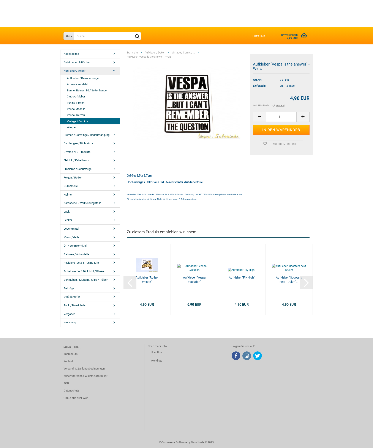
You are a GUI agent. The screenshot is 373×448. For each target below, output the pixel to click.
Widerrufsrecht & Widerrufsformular (85, 376)
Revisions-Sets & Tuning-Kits (81, 262)
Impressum (70, 354)
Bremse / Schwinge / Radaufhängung (86, 134)
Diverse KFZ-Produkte (77, 152)
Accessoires (71, 53)
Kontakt (68, 361)
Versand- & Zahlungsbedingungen (84, 368)
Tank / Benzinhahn (75, 305)
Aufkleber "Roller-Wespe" (147, 280)
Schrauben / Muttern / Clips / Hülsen (86, 279)
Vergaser (69, 314)
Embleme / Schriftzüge (78, 169)
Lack (67, 211)
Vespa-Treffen (76, 115)
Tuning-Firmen (75, 102)
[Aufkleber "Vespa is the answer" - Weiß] (186, 103)
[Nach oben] (361, 441)
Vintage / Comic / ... (79, 121)
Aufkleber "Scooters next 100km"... (289, 280)
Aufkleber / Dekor (74, 70)
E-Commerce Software (173, 442)
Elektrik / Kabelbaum (76, 160)
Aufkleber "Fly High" (241, 277)
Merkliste (156, 360)
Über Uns (156, 352)
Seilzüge (69, 288)
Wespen (72, 127)
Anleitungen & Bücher (77, 62)
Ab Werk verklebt (77, 84)
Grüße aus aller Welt (75, 397)
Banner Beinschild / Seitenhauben (87, 90)
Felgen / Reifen (73, 177)
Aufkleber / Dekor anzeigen (83, 78)
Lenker (68, 220)
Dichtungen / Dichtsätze (78, 143)
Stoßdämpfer (72, 296)
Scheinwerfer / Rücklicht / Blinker (84, 271)
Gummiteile (71, 186)
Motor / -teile (71, 237)
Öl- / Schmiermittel (75, 245)
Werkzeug (70, 322)
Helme (68, 194)
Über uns (259, 36)
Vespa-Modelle (76, 109)
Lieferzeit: (259, 85)
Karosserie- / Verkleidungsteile (82, 203)
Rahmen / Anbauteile (76, 254)
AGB (66, 383)
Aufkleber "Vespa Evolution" (194, 280)
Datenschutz (71, 390)
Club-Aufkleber (76, 96)
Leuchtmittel (71, 228)
